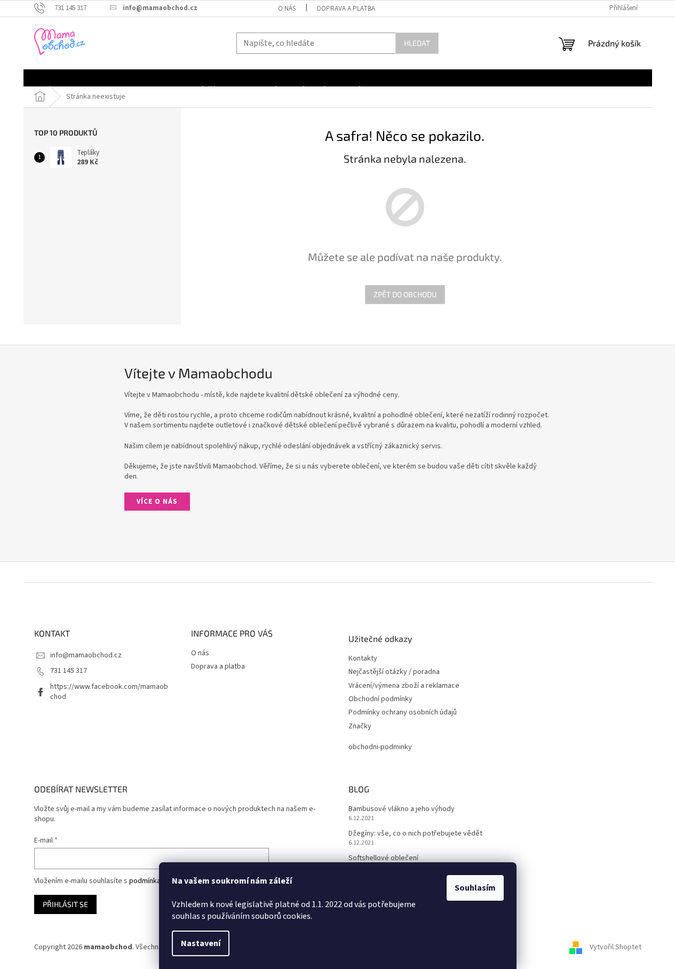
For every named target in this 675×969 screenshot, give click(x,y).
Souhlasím (475, 888)
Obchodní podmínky (380, 699)
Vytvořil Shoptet (615, 947)
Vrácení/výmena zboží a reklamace (403, 686)
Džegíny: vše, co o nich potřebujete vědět (415, 834)
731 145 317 (68, 670)
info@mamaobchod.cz (86, 655)
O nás (287, 8)
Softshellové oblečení (383, 858)
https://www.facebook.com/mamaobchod (109, 691)
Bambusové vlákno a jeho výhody (401, 809)
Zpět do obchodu (405, 294)
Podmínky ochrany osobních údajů (402, 713)
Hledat (417, 42)
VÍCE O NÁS (157, 501)
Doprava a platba (346, 8)
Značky (359, 726)
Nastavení (200, 943)
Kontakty (362, 659)
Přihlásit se (65, 904)
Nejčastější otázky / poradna (394, 672)
